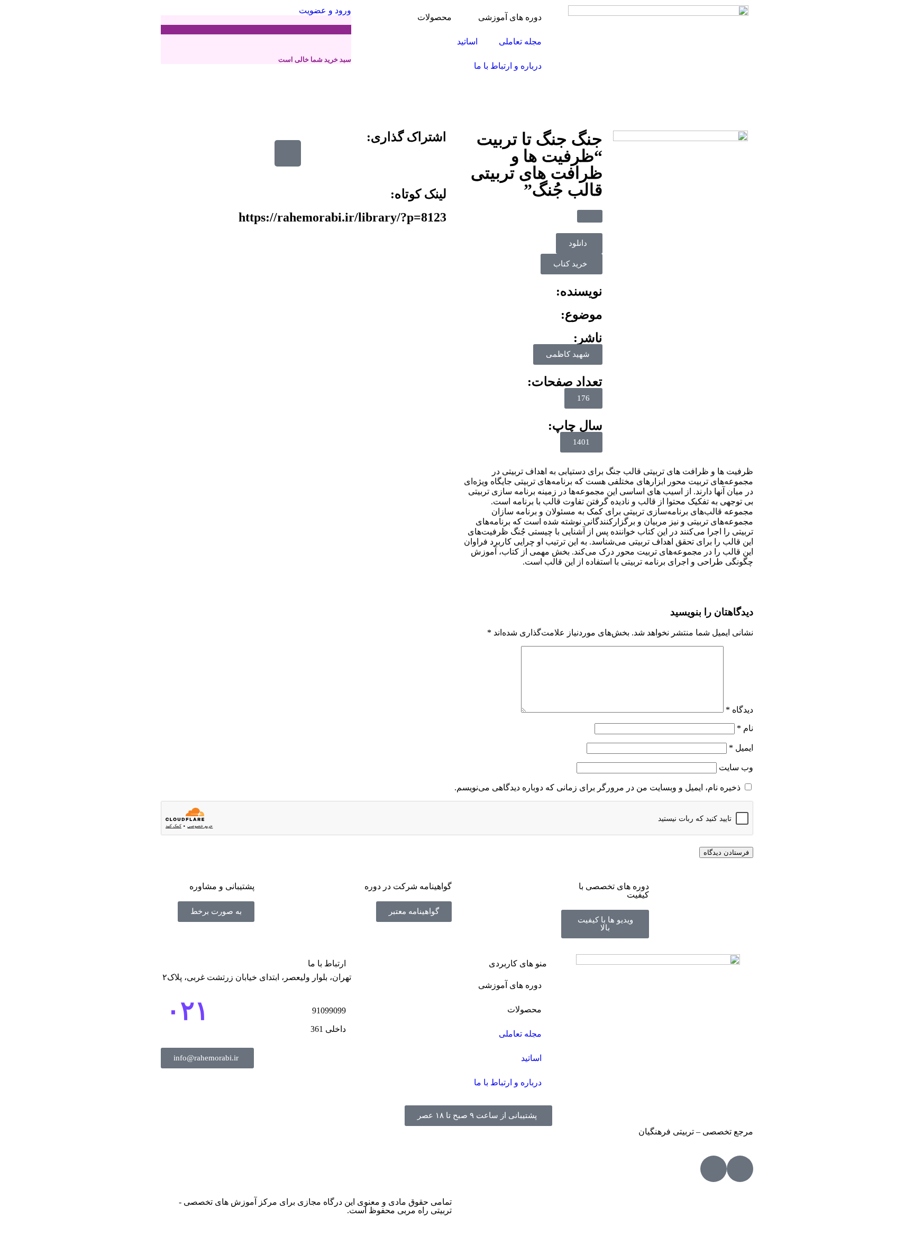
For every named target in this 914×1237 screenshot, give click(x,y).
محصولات (434, 17)
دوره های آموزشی (510, 17)
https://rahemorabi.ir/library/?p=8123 (342, 217)
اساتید (467, 41)
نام (745, 728)
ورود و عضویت (324, 10)
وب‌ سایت (736, 767)
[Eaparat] (740, 1169)
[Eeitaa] (713, 1169)
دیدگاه (739, 709)
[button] (589, 216)
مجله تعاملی (520, 41)
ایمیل (741, 747)
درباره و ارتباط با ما (508, 65)
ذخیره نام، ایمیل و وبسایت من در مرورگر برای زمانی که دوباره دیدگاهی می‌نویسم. (597, 787)
